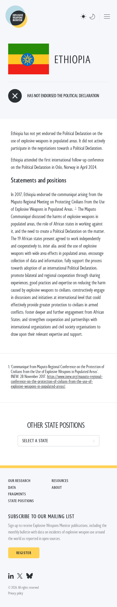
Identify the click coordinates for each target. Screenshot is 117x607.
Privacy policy (15, 593)
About (57, 488)
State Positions (21, 501)
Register (23, 553)
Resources (60, 481)
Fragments (17, 494)
